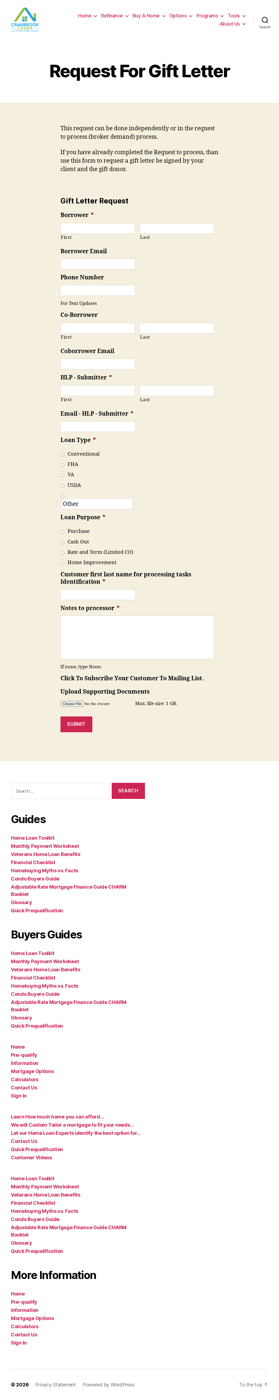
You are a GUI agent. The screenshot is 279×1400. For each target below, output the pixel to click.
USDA (74, 485)
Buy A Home (146, 15)
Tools (234, 15)
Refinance (112, 15)
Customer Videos (31, 1157)
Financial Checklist (33, 862)
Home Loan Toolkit (32, 838)
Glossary (21, 902)
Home (84, 15)
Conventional (84, 454)
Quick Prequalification (37, 910)
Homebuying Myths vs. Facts (44, 870)
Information (24, 1063)
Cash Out (78, 542)
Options (178, 15)
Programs (207, 15)
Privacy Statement (55, 1384)
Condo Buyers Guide (35, 879)
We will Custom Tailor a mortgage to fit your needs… (72, 1125)
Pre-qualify (24, 1055)
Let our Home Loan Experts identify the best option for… (76, 1133)
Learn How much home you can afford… (57, 1117)
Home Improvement (92, 563)
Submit (76, 724)
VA (71, 475)
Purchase (79, 531)
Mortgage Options (32, 1071)
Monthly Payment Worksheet (45, 846)
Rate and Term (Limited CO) (100, 552)
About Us (230, 24)
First (66, 237)
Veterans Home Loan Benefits (45, 854)
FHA (73, 464)
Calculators (24, 1079)
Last (145, 237)
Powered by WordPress (109, 1384)
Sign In (19, 1096)
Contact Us (24, 1087)
